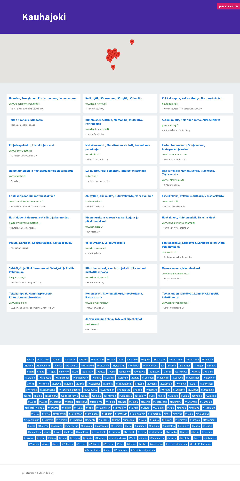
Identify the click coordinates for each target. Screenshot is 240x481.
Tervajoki (130, 432)
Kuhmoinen (107, 389)
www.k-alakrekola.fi (173, 179)
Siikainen (141, 425)
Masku (69, 401)
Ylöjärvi (132, 444)
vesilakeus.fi (92, 324)
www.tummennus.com (174, 154)
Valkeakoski (157, 438)
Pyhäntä (91, 419)
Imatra (212, 365)
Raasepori (130, 419)
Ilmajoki (199, 365)
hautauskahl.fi (170, 103)
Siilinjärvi (184, 425)
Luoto (44, 401)
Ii (163, 365)
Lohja (186, 395)
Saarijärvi (57, 425)
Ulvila (52, 438)
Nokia (90, 407)
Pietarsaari (76, 413)
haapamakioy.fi (17, 277)
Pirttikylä (121, 413)
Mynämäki (191, 401)
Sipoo (196, 425)
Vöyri (56, 444)
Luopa (33, 401)
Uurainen (101, 438)
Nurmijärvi (120, 407)
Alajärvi (57, 359)
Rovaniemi (210, 419)
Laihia (38, 395)
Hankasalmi (43, 365)
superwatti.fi (169, 252)
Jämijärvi (155, 371)
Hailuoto (208, 359)
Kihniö (80, 383)
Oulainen (159, 407)
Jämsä (168, 371)
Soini (48, 432)
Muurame (176, 401)
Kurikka (166, 389)
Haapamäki (176, 359)
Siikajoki (155, 425)
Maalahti (57, 401)
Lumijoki (211, 395)
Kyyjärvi (193, 389)
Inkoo (41, 371)
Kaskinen (148, 377)
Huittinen (103, 365)
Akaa (31, 359)
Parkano (195, 407)
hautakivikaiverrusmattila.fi (24, 222)
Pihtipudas (93, 413)
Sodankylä (35, 432)
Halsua (29, 365)
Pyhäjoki (62, 419)
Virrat (46, 444)
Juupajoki (125, 371)
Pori (167, 413)
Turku (196, 432)
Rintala (196, 419)
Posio (190, 413)
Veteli (198, 438)
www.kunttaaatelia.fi (97, 129)
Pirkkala (107, 413)
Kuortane (152, 389)
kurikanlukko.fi (93, 201)
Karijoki (109, 377)
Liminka (173, 395)
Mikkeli (111, 401)
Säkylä (69, 432)
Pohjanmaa (121, 450)
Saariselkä (72, 425)
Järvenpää (181, 371)
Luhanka (197, 395)
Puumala (48, 419)
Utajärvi (75, 438)
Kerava (57, 383)
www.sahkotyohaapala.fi (175, 302)
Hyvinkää (134, 365)
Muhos (122, 401)
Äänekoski (157, 444)
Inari (31, 371)
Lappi (108, 450)
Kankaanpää (63, 377)
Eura (121, 359)
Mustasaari (161, 401)
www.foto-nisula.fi (95, 248)
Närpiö (134, 407)
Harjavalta (72, 365)
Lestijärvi (141, 395)
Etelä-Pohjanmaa (177, 444)
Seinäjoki (117, 425)
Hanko (58, 365)
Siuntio (208, 425)
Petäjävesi (60, 413)
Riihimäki (182, 419)
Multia (134, 401)
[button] (132, 42)
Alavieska (71, 359)
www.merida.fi (170, 201)
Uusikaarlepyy (118, 438)
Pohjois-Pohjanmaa (143, 450)
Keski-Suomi (94, 450)
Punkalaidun (32, 419)
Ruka (32, 425)
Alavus (84, 359)
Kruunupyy (91, 389)
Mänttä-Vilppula (35, 407)
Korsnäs (32, 389)
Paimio (182, 407)
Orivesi (146, 407)
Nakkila (67, 407)
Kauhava (178, 377)
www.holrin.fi (92, 154)
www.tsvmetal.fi (94, 226)
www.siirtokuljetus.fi (20, 150)
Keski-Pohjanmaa (201, 444)
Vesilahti (186, 438)
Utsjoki (88, 438)
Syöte (58, 432)
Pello (36, 413)
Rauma (155, 419)
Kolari (193, 383)
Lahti (28, 395)
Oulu (171, 407)
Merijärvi (82, 401)
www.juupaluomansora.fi (175, 273)
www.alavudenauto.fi (96, 302)
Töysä (42, 438)
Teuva (142, 432)
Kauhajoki (163, 377)
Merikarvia (97, 401)
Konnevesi (207, 383)
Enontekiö (98, 359)
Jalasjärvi (88, 371)
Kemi (31, 383)
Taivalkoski (100, 432)
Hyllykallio (119, 365)
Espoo (111, 359)
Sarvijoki (87, 425)
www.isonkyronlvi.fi (96, 103)
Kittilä (140, 383)
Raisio (143, 419)
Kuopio (139, 389)
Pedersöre (209, 407)
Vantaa (172, 438)
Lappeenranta (70, 395)
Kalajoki (30, 377)
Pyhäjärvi (77, 419)
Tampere (115, 432)
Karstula (123, 377)
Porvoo (178, 413)
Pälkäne (104, 419)
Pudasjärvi (203, 413)
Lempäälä (126, 395)
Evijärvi (146, 359)
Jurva (113, 371)
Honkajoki (88, 365)
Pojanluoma (138, 413)
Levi (153, 395)
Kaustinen (209, 377)
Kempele (44, 383)
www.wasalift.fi (17, 176)
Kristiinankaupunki (70, 389)
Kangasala (45, 377)
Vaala (133, 438)
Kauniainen (193, 377)
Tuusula (207, 432)
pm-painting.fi (170, 125)
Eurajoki (133, 359)
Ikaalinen (185, 365)
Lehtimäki (110, 395)
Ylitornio (95, 444)
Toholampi (156, 432)
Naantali (54, 407)
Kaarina (196, 371)
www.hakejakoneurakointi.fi (24, 103)
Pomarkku (155, 413)
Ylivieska (109, 444)
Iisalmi (172, 365)
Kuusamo (179, 389)
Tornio (184, 432)
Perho (46, 413)
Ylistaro (82, 444)
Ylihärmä (68, 444)
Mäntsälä (206, 401)
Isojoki (52, 371)
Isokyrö (64, 371)
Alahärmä (43, 359)
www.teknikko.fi (18, 302)
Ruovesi (43, 425)
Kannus (97, 377)
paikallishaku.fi (228, 6)
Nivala (79, 407)
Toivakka (172, 432)
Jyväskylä (140, 371)
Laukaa (97, 395)
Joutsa (101, 371)
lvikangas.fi (91, 176)
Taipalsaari (83, 432)
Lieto (162, 395)
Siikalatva (169, 425)
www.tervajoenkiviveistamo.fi (178, 222)
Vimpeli (34, 444)
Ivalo (76, 371)
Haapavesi (193, 359)
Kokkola (181, 383)
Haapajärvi (160, 359)
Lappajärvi (52, 395)
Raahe (116, 419)
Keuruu (69, 383)
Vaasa (144, 438)
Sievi (129, 425)
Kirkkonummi (124, 383)
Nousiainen (104, 407)
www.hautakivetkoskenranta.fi (26, 201)
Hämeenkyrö (151, 365)
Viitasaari (211, 438)
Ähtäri (143, 444)
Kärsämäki (208, 389)
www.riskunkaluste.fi (96, 277)
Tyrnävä (29, 438)
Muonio (146, 401)
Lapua (85, 395)
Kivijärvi (152, 383)
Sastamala (102, 425)
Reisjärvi (167, 419)
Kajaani (209, 371)
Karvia (135, 377)
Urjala (63, 438)
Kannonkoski (81, 377)
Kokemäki (166, 383)
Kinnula (108, 383)
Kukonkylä (124, 389)
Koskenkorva (48, 389)
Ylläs (121, 444)
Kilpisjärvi (94, 383)
